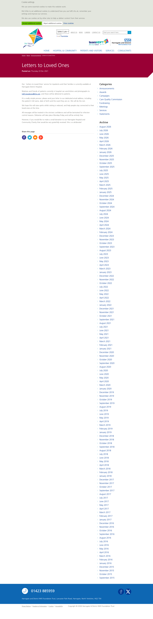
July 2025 (103, 170)
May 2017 (104, 505)
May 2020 (104, 377)
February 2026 (105, 148)
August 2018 (105, 450)
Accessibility (59, 606)
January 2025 (105, 192)
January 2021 (105, 348)
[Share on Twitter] (29, 137)
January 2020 (105, 388)
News (81, 32)
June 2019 (104, 414)
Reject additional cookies (53, 23)
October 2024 (105, 203)
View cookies (68, 23)
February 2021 (105, 345)
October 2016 (105, 530)
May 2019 (104, 417)
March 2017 (104, 512)
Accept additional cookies (31, 23)
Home (46, 50)
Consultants (124, 50)
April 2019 (104, 421)
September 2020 (106, 363)
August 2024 (105, 210)
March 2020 (104, 385)
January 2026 (105, 152)
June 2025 (104, 174)
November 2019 (106, 396)
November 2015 (106, 570)
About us (74, 32)
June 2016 (104, 545)
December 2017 (106, 479)
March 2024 (104, 228)
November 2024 (106, 199)
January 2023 (105, 272)
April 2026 (104, 141)
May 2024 (104, 221)
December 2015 (106, 567)
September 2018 (106, 447)
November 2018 (106, 439)
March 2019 (104, 425)
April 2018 (104, 465)
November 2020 (106, 356)
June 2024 (104, 217)
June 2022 (104, 290)
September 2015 (106, 578)
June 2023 (104, 257)
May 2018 (104, 461)
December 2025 (106, 156)
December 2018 (106, 436)
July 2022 (103, 287)
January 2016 (105, 563)
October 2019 (105, 399)
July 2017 (103, 497)
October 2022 (105, 283)
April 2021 (104, 337)
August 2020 (105, 367)
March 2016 (104, 556)
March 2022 (104, 301)
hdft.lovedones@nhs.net (31, 94)
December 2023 (106, 236)
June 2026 (104, 134)
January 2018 (105, 476)
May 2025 (104, 177)
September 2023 (106, 246)
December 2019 (106, 392)
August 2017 (105, 494)
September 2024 (106, 206)
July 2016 (103, 541)
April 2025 (104, 181)
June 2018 (104, 457)
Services (110, 50)
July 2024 (103, 214)
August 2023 (105, 250)
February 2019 (105, 428)
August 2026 (105, 126)
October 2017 (105, 487)
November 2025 (106, 159)
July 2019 (103, 410)
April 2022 (104, 297)
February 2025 (105, 188)
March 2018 (104, 468)
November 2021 (106, 312)
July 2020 (103, 370)
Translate (64, 36)
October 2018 (105, 443)
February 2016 (105, 559)
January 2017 (105, 519)
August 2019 (105, 407)
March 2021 (104, 341)
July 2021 (103, 327)
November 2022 (106, 279)
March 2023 (104, 268)
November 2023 (106, 239)
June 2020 (104, 374)
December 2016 (106, 523)
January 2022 (105, 305)
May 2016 (104, 548)
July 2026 (103, 130)
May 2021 (104, 334)
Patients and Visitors (91, 50)
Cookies (51, 606)
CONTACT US (96, 32)
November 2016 (106, 527)
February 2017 (105, 516)
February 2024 (105, 232)
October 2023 (105, 243)
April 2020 (104, 381)
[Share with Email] (35, 137)
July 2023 (103, 254)
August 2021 (105, 323)
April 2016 (104, 552)
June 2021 (104, 330)
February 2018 (105, 472)
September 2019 (106, 403)
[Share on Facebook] (24, 137)
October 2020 (105, 359)
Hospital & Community (65, 50)
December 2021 (106, 308)
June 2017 (104, 501)
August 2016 (105, 537)
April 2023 (104, 265)
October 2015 (105, 574)
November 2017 (106, 483)
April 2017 (104, 508)
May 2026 (104, 137)
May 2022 (104, 294)
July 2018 (103, 454)
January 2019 (105, 432)
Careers (87, 32)
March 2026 (104, 145)
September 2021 (106, 319)
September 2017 (106, 490)
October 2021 (105, 316)
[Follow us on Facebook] (121, 592)
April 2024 (104, 225)
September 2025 (106, 166)
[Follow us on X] (128, 592)
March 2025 (104, 185)
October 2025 (105, 163)
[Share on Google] (41, 137)
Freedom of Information (40, 606)
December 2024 (106, 196)
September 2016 (106, 534)
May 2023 (104, 261)
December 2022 (106, 276)
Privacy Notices (26, 606)
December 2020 (106, 352)
